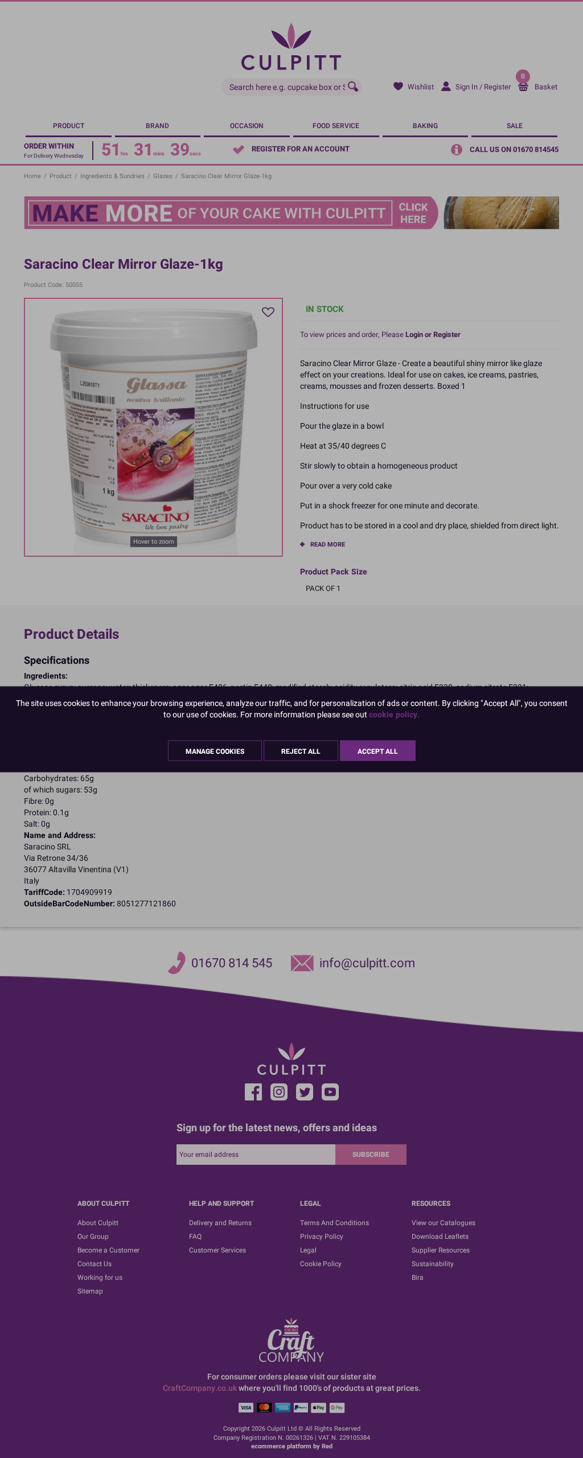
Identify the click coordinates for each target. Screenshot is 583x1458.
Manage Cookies (215, 751)
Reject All (301, 751)
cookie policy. (394, 714)
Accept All (378, 751)
